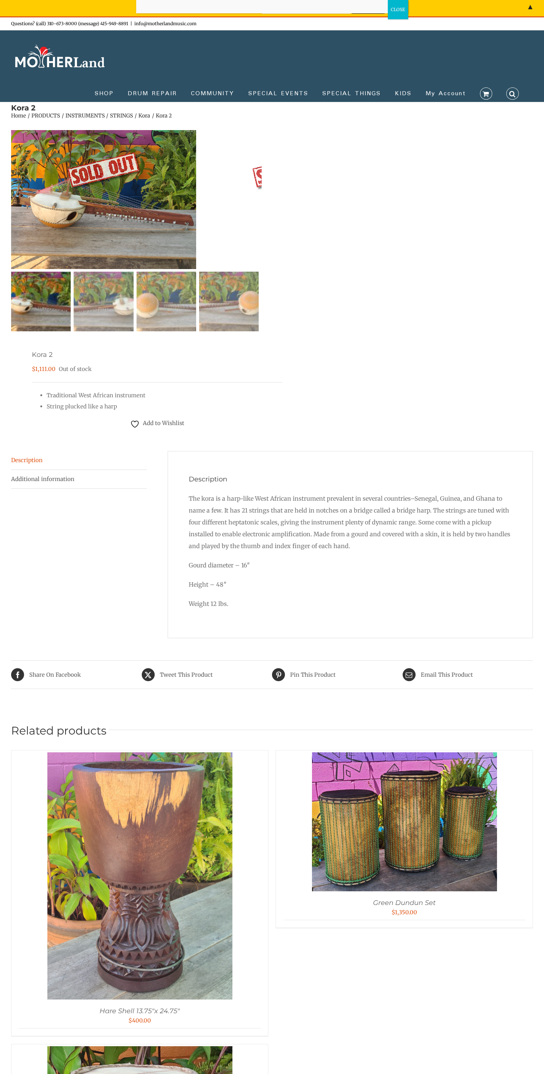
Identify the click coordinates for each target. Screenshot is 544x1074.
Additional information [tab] (42, 479)
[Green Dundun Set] (404, 757)
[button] (512, 93)
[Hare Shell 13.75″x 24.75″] (139, 757)
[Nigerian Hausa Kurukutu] (139, 1051)
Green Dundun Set (404, 903)
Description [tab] (27, 460)
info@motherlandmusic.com (165, 23)
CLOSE (398, 9)
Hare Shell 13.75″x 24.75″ (140, 1011)
